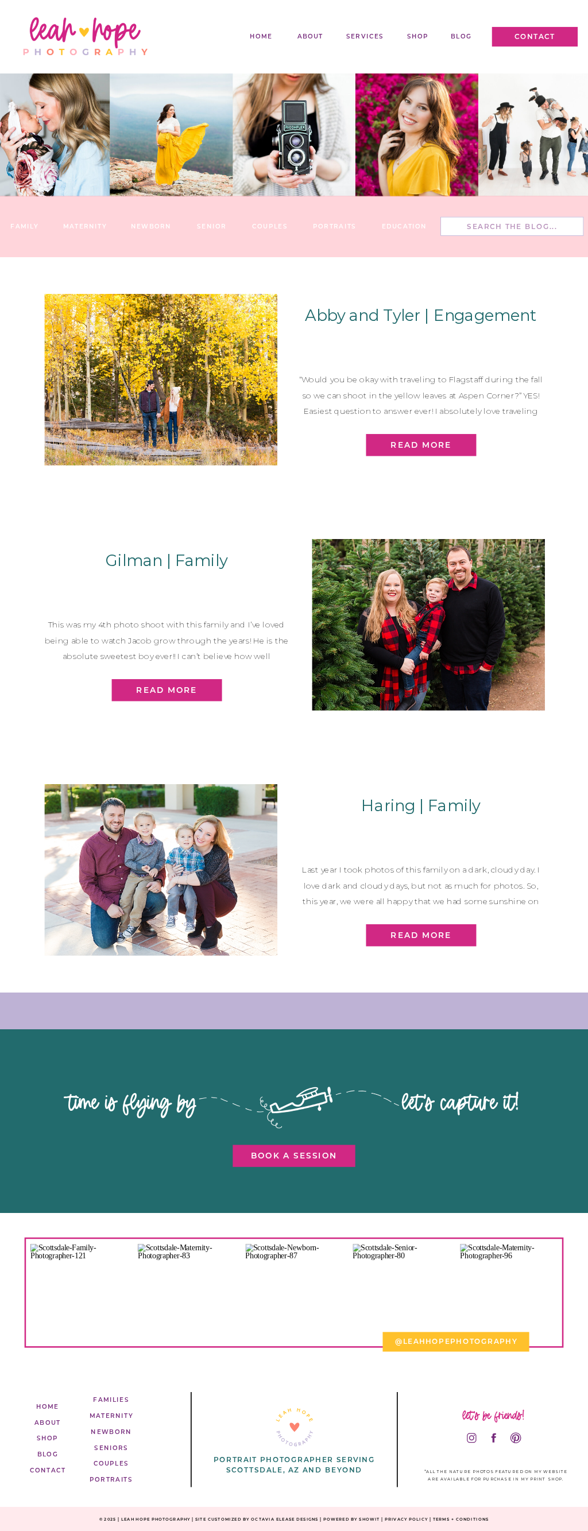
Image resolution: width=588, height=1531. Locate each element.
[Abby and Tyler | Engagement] (161, 380)
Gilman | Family (166, 560)
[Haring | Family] (161, 870)
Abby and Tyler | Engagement (421, 314)
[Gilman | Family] (428, 625)
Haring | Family (420, 805)
